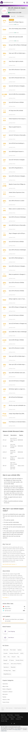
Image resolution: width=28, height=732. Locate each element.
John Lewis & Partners (16, 663)
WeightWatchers (7, 674)
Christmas (17, 715)
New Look (6, 649)
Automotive (5, 683)
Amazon (13, 656)
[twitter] (14, 723)
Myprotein (13, 667)
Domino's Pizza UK (13, 653)
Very (9, 656)
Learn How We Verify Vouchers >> (10, 564)
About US (3, 715)
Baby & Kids (5, 686)
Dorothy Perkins (19, 660)
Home (2, 708)
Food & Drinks (6, 702)
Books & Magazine (7, 689)
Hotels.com (6, 663)
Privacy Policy (12, 717)
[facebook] (11, 723)
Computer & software (7, 691)
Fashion (4, 697)
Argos (14, 670)
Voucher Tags (4, 720)
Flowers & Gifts (6, 699)
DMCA (12, 719)
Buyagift (5, 660)
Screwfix (6, 653)
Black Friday (10, 715)
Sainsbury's (6, 667)
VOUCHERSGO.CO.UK (8, 2)
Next (5, 656)
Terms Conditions (5, 719)
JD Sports (11, 660)
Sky (18, 656)
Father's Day (4, 717)
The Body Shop (7, 670)
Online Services (9, 708)
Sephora (19, 649)
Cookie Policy (20, 717)
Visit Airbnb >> (6, 597)
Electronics (5, 694)
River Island (13, 649)
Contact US (18, 719)
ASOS (21, 653)
